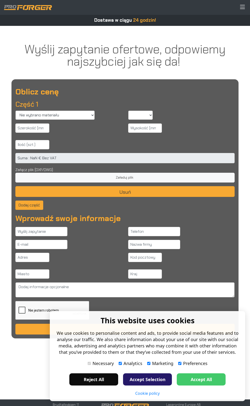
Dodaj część (29, 205)
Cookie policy (147, 393)
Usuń (125, 192)
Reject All (94, 379)
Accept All (201, 379)
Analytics (133, 363)
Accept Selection (148, 379)
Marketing (162, 363)
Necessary (103, 363)
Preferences (195, 363)
